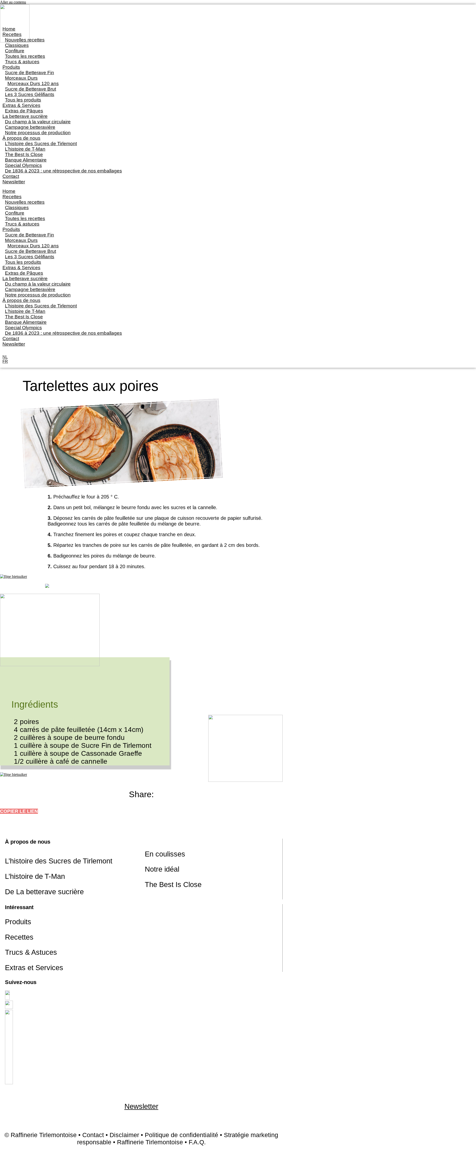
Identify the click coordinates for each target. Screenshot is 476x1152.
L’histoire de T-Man (35, 876)
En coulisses (165, 854)
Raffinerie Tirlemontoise (150, 1142)
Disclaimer (124, 1134)
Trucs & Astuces (31, 952)
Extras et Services (34, 968)
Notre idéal (162, 869)
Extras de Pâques (24, 110)
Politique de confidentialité (181, 1134)
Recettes (19, 937)
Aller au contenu (13, 2)
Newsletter (13, 181)
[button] (19, 811)
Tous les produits (23, 99)
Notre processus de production (38, 132)
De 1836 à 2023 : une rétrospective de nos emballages (63, 170)
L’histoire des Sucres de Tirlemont (58, 861)
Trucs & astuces (22, 61)
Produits (18, 922)
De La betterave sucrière (44, 892)
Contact (10, 176)
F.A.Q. (197, 1142)
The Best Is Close (173, 885)
